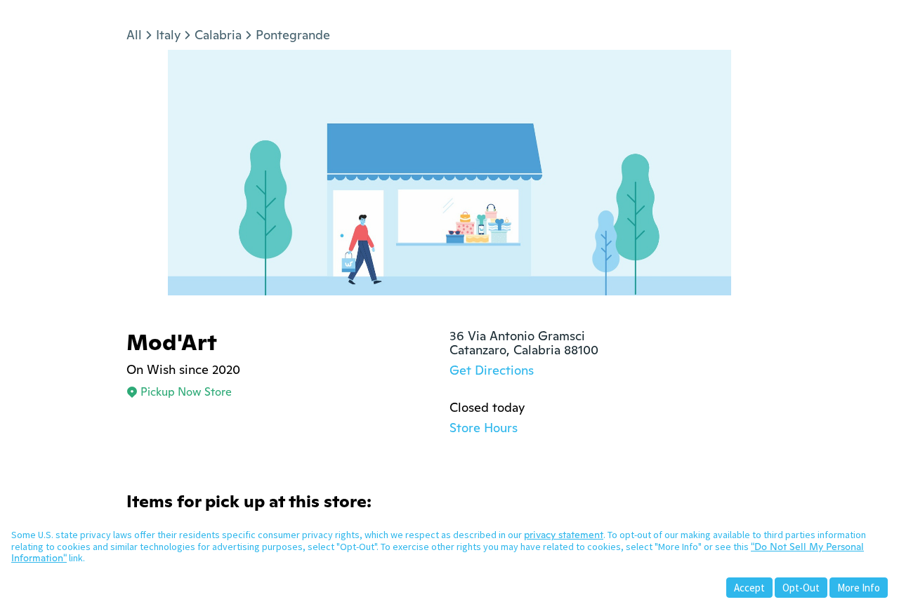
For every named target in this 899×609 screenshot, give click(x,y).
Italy (168, 35)
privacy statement (563, 534)
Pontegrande (293, 35)
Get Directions (492, 370)
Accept (749, 587)
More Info (858, 587)
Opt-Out (801, 587)
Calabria (218, 35)
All (134, 35)
